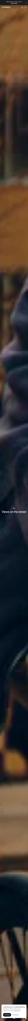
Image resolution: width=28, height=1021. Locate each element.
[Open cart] (22, 7)
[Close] (26, 2)
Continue (7, 1015)
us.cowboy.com (15, 1010)
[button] (25, 1019)
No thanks (15, 1015)
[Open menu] (26, 7)
